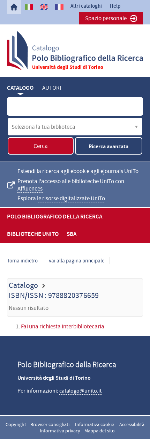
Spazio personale (106, 18)
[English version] (44, 7)
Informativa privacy (60, 430)
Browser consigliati (49, 424)
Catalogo (20, 88)
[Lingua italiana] (29, 7)
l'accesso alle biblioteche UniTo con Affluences (70, 185)
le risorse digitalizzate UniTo (71, 198)
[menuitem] (14, 7)
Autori (51, 87)
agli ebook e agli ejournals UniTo (99, 171)
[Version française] (59, 7)
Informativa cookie (94, 424)
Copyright (16, 424)
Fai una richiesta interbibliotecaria (62, 326)
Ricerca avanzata (108, 146)
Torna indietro (22, 260)
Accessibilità (131, 424)
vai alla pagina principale (76, 260)
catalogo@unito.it (80, 390)
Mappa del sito (99, 430)
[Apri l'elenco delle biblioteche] (136, 126)
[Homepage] (14, 7)
